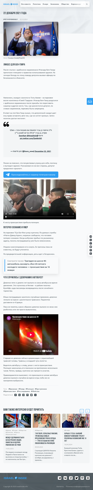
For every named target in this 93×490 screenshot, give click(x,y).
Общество (65, 4)
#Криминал (13, 414)
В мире (45, 4)
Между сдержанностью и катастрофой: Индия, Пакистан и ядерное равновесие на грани (15, 466)
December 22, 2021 (43, 176)
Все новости (26, 4)
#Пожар (21, 414)
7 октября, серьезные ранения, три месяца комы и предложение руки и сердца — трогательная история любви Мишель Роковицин (46, 463)
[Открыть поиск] (86, 4)
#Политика (9, 457)
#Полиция (30, 414)
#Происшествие (9, 416)
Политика (36, 4)
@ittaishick (32, 136)
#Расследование (23, 416)
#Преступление (41, 414)
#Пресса (17, 457)
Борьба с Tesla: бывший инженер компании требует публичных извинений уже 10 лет (75, 462)
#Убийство (35, 416)
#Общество (22, 455)
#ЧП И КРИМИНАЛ (10, 19)
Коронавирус (76, 4)
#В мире (15, 455)
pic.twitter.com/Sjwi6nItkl (31, 138)
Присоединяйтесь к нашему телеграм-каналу (33, 199)
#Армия (8, 455)
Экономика (54, 4)
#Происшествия (11, 459)
